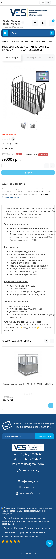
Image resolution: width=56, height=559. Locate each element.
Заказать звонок (28, 470)
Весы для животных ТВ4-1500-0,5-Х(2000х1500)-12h (28, 384)
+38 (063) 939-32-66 (10, 20)
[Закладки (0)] (43, 23)
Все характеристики (10, 197)
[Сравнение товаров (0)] (35, 23)
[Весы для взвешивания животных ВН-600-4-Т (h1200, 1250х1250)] (28, 92)
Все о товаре (11, 57)
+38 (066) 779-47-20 (10, 24)
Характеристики (33, 57)
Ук (48, 2)
